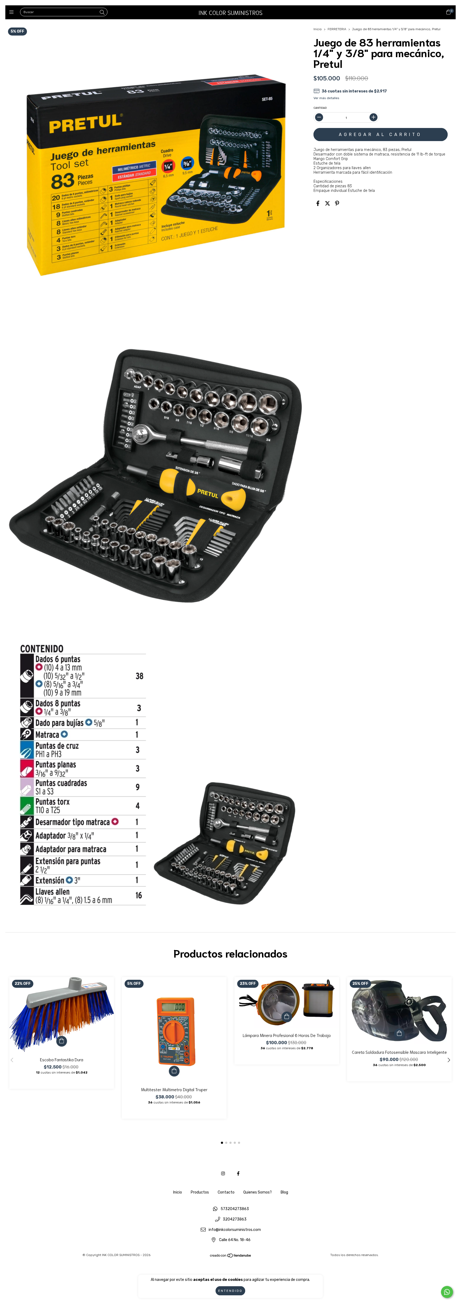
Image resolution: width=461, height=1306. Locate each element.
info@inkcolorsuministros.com (235, 1229)
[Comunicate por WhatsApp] (447, 1292)
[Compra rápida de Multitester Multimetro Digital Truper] (174, 1071)
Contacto (226, 1192)
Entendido (230, 1291)
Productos (200, 1192)
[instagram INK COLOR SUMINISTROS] (223, 1173)
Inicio (317, 29)
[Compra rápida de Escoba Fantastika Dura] (61, 1041)
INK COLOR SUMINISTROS (230, 12)
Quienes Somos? (257, 1192)
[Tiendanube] (230, 1257)
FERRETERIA (337, 29)
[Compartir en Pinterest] (337, 203)
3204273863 (235, 1219)
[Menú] (12, 12)
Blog (284, 1192)
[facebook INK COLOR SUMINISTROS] (238, 1173)
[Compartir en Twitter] (327, 203)
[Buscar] (102, 12)
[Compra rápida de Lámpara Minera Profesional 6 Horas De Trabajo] (286, 1017)
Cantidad (320, 108)
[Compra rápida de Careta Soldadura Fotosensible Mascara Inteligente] (399, 1033)
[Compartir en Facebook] (317, 203)
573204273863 (235, 1209)
